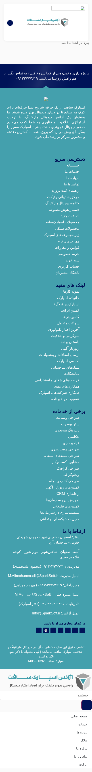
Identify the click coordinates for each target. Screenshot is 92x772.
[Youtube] (53, 630)
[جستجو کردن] (86, 705)
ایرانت (83, 764)
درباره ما (82, 748)
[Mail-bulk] (39, 630)
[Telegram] (75, 630)
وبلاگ (84, 740)
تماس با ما (81, 756)
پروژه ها (82, 732)
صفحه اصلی (79, 716)
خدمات (83, 724)
